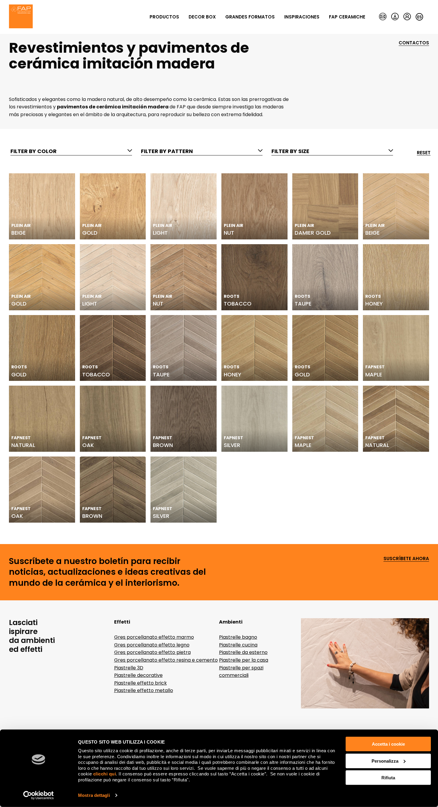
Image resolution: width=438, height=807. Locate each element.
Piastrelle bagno (238, 637)
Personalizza (385, 760)
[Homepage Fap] (21, 16)
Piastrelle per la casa (243, 660)
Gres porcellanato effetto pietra (152, 652)
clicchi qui (104, 773)
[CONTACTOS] (382, 17)
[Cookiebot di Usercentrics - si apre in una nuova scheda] (39, 795)
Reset (424, 152)
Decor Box (202, 17)
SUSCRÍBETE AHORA (406, 559)
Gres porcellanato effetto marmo (154, 637)
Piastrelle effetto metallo (143, 690)
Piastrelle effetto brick (140, 683)
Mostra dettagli (94, 795)
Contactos (414, 43)
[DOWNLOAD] (395, 17)
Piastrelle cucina (238, 644)
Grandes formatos (250, 17)
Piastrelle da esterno (243, 652)
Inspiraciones (301, 17)
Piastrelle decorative (138, 675)
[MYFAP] (407, 17)
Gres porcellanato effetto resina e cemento (166, 660)
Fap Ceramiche (347, 17)
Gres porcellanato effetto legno (152, 644)
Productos (164, 17)
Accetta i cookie (388, 744)
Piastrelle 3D (128, 667)
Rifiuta (388, 777)
